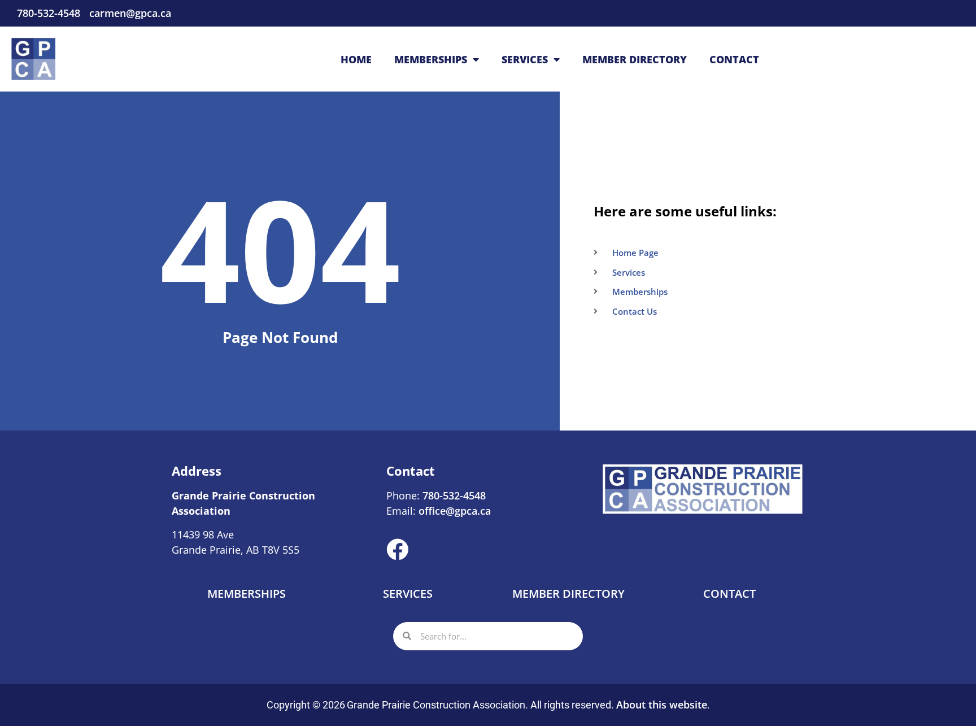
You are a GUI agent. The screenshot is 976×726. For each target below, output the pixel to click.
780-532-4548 (453, 495)
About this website (661, 704)
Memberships (430, 59)
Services (525, 59)
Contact (734, 59)
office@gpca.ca (455, 511)
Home (356, 59)
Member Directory (634, 59)
